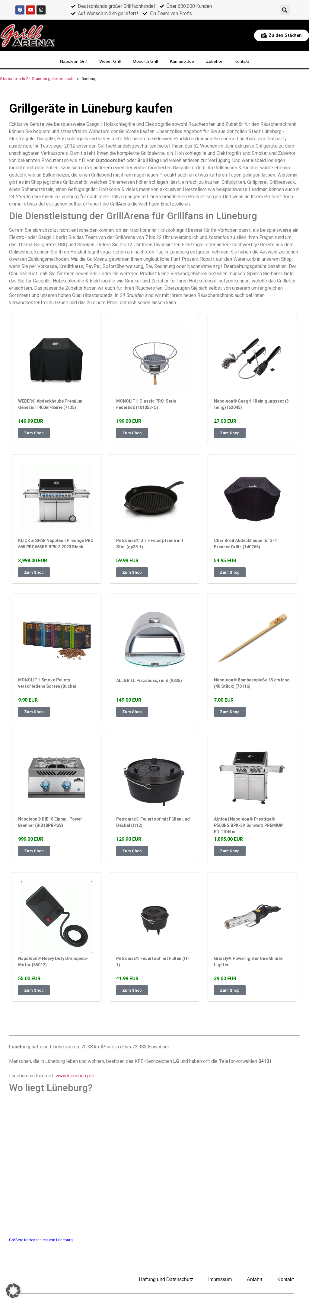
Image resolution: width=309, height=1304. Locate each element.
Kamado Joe (182, 61)
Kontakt (241, 61)
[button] (285, 10)
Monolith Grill (145, 61)
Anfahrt (254, 1279)
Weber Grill (110, 61)
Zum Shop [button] (34, 433)
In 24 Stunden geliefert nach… (49, 78)
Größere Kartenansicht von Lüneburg (41, 1240)
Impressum (220, 1279)
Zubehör (214, 61)
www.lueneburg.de (75, 1076)
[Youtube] (30, 9)
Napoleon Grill (73, 61)
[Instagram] (41, 9)
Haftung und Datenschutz (166, 1279)
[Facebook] (19, 9)
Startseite (9, 78)
